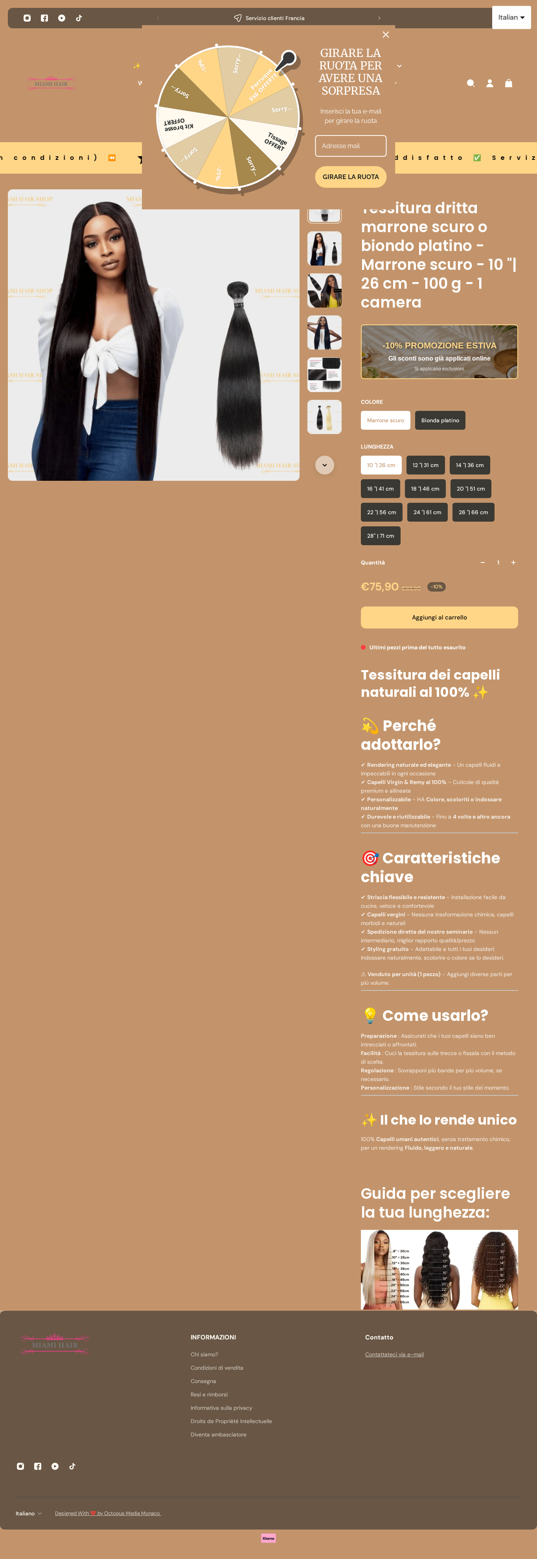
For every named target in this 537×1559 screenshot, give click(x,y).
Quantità (373, 562)
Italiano (25, 1513)
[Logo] (51, 83)
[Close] (386, 34)
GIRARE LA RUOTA (351, 177)
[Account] (489, 83)
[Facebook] (44, 18)
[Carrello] (508, 83)
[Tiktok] (79, 18)
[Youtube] (61, 18)
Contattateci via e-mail (394, 1354)
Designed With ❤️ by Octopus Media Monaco (108, 1513)
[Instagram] (27, 18)
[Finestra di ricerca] (471, 83)
